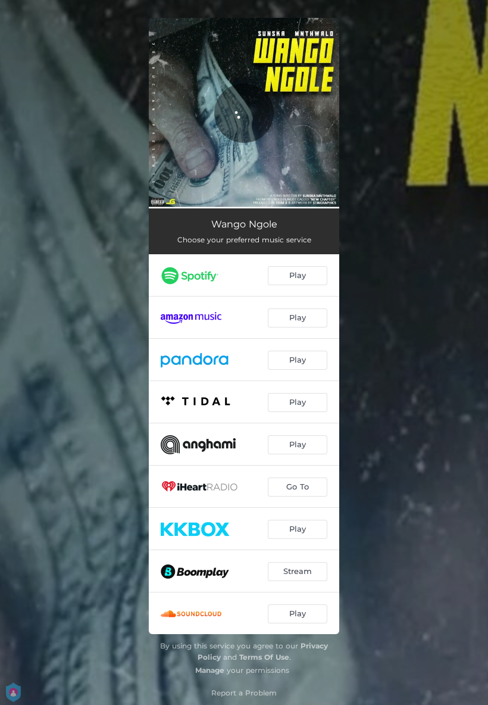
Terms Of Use (264, 657)
